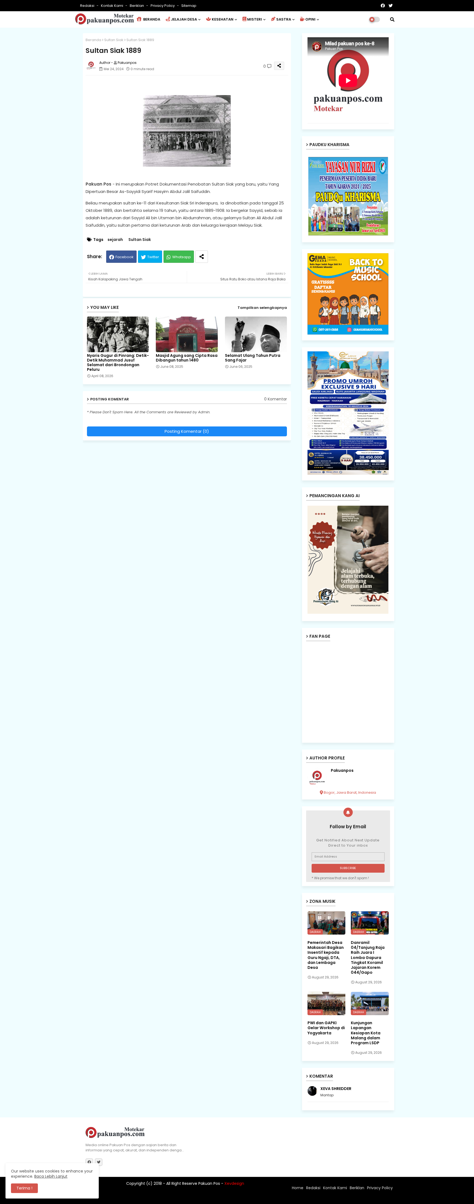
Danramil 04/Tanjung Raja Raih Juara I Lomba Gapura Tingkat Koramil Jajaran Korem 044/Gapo (368, 957)
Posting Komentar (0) (187, 431)
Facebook (124, 257)
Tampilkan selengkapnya (262, 307)
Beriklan (137, 5)
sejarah (115, 239)
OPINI (310, 19)
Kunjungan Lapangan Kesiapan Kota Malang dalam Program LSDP (365, 1032)
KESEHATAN (222, 19)
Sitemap (188, 5)
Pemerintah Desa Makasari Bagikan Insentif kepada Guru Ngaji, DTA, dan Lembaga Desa (325, 955)
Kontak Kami (112, 5)
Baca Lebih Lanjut (50, 1176)
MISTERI (254, 19)
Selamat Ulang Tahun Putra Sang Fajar (252, 358)
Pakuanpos (342, 770)
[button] (392, 19)
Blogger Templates (121, 1197)
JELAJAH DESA (184, 19)
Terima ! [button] (24, 1188)
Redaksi (87, 5)
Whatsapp (181, 257)
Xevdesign (234, 1183)
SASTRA (283, 19)
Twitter (153, 257)
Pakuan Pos (181, 1197)
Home (297, 1188)
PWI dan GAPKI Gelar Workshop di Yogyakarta (326, 1027)
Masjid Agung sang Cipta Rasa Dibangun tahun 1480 (187, 358)
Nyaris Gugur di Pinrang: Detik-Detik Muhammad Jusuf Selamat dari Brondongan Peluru (118, 362)
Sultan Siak (113, 39)
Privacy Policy (163, 5)
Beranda (93, 39)
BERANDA (151, 19)
